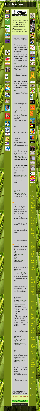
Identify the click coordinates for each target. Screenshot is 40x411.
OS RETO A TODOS (7, 44)
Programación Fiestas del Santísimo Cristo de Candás (33, 347)
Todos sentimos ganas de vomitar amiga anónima (33, 239)
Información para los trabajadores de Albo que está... (33, 220)
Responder (15, 63)
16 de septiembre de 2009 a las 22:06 (20, 339)
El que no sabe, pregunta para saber (33, 377)
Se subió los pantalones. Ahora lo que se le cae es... (33, 380)
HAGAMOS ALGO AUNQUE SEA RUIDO (32, 232)
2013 (30, 190)
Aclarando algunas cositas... (32, 349)
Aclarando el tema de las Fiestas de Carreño (33, 301)
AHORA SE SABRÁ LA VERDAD (33, 351)
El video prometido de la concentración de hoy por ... (33, 262)
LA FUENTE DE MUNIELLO (32, 296)
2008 (30, 393)
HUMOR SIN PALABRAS (32, 199)
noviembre (32, 195)
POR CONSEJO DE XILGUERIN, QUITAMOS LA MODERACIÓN (33, 312)
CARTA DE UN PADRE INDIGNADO (33, 235)
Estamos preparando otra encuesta (33, 327)
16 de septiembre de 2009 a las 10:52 (20, 73)
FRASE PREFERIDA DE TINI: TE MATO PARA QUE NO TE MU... (33, 353)
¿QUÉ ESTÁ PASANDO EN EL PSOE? (33, 320)
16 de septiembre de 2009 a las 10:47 (20, 65)
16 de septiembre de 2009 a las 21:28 (23, 300)
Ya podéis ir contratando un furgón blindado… (33, 277)
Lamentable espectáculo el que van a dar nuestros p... (33, 243)
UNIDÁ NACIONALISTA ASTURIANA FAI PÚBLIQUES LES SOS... (33, 333)
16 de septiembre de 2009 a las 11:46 (20, 114)
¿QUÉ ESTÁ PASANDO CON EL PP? (33, 345)
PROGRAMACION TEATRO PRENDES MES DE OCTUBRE (33, 234)
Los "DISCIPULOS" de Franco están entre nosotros (33, 201)
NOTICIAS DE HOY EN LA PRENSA (33, 279)
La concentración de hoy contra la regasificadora (33, 265)
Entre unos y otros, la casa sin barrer (33, 257)
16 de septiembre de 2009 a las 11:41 (20, 110)
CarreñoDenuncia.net (14, 4)
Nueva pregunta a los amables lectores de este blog (33, 374)
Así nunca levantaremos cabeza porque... (33, 376)
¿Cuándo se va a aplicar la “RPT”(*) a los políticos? (33, 251)
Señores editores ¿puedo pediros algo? (32, 267)
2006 (30, 395)
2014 (30, 189)
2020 (30, 184)
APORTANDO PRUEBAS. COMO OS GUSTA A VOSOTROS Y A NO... (33, 306)
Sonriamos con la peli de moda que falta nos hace (33, 355)
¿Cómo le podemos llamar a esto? (33, 264)
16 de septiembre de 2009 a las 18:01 (20, 272)
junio (31, 388)
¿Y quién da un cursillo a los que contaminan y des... (33, 259)
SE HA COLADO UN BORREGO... (33, 316)
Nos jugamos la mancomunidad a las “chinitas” (33, 362)
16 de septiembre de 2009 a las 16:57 (20, 254)
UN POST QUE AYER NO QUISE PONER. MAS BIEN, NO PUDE (33, 206)
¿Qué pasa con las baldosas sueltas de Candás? (33, 269)
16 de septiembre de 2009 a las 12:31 (20, 156)
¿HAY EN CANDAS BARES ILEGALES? (33, 341)
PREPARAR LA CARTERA (32, 363)
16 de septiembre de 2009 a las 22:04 (20, 335)
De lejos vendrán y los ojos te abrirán (33, 210)
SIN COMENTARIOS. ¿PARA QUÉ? (33, 381)
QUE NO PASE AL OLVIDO (32, 260)
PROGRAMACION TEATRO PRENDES (33, 371)
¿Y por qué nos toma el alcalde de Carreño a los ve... (33, 212)
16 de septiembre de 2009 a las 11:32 (20, 92)
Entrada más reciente (15, 396)
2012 (30, 191)
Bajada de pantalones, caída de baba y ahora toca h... (33, 365)
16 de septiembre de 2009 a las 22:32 (20, 360)
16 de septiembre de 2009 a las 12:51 (20, 180)
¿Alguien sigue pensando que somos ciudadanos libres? (33, 343)
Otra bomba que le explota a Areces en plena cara (33, 250)
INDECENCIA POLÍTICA (32, 384)
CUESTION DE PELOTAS (32, 225)
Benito (15, 65)
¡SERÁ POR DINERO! (33, 226)
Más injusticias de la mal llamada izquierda (33, 360)
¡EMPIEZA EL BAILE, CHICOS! (33, 209)
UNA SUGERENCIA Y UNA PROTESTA (33, 335)
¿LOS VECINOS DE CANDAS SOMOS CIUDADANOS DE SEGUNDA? (33, 282)
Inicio (21, 396)
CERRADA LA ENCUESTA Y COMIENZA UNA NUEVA (33, 318)
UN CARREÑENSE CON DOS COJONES (32, 325)
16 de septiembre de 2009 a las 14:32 (20, 193)
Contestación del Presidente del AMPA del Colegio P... (33, 229)
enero (31, 392)
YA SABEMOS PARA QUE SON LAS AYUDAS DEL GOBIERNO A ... (33, 203)
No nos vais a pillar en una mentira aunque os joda (33, 297)
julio (31, 387)
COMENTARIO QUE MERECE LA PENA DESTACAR (33, 330)
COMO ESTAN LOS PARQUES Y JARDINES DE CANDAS (33, 273)
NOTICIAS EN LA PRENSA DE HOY (33, 310)
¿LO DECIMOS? (32, 358)
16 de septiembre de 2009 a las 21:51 (20, 304)
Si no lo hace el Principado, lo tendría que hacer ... (33, 216)
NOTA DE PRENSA (33, 218)
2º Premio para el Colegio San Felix (33, 217)
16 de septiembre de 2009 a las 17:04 (20, 260)
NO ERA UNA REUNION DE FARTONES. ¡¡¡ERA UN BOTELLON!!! (33, 246)
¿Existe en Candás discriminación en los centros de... (33, 248)
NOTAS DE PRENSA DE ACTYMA (33, 383)
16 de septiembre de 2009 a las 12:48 (23, 175)
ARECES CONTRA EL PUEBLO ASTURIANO (33, 357)
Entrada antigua (25, 396)
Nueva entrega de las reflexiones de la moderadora (33, 322)
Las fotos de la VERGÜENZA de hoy (33, 241)
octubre (31, 196)
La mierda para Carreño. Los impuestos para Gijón (32, 369)
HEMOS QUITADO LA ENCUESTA (33, 308)
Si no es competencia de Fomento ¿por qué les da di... (33, 304)
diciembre (32, 194)
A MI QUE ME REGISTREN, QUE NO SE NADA (33, 223)
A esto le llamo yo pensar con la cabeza (32, 338)
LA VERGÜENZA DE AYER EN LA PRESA (33, 230)
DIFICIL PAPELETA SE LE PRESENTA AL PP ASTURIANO (33, 221)
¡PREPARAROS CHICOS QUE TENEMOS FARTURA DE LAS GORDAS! (33, 255)
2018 (30, 186)
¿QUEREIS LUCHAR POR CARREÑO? (33, 284)
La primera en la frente (33, 385)
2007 (30, 394)
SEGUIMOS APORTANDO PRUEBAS (32, 299)
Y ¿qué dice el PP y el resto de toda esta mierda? (33, 237)
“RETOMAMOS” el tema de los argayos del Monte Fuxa (33, 288)
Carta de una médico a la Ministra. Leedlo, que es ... (33, 271)
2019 (30, 185)
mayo (31, 389)
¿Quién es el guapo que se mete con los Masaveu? (33, 208)
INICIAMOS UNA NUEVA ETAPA (32, 280)
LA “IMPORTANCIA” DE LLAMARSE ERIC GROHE (33, 328)
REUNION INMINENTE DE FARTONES (33, 253)
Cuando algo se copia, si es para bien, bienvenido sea (33, 275)
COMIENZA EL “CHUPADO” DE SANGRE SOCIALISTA (32, 292)
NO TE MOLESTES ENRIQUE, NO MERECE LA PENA (33, 294)
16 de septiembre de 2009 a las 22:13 (20, 343)
